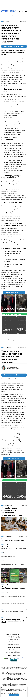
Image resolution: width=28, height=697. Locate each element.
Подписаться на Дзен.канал (14, 46)
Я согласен (14, 695)
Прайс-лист (13, 642)
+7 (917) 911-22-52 (13, 637)
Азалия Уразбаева (7, 41)
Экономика (5, 552)
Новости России (6, 21)
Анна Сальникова (12, 367)
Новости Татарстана (7, 347)
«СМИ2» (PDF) (22, 685)
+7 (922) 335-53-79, (13, 649)
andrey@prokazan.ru (13, 639)
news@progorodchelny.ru (13, 652)
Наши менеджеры (13, 644)
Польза (5, 617)
